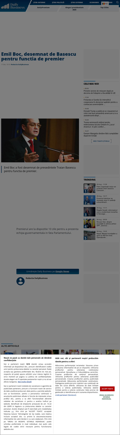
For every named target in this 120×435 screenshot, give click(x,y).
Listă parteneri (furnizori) (65, 395)
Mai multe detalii (25, 382)
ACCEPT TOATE (107, 389)
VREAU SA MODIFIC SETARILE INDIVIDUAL (106, 397)
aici (12, 411)
